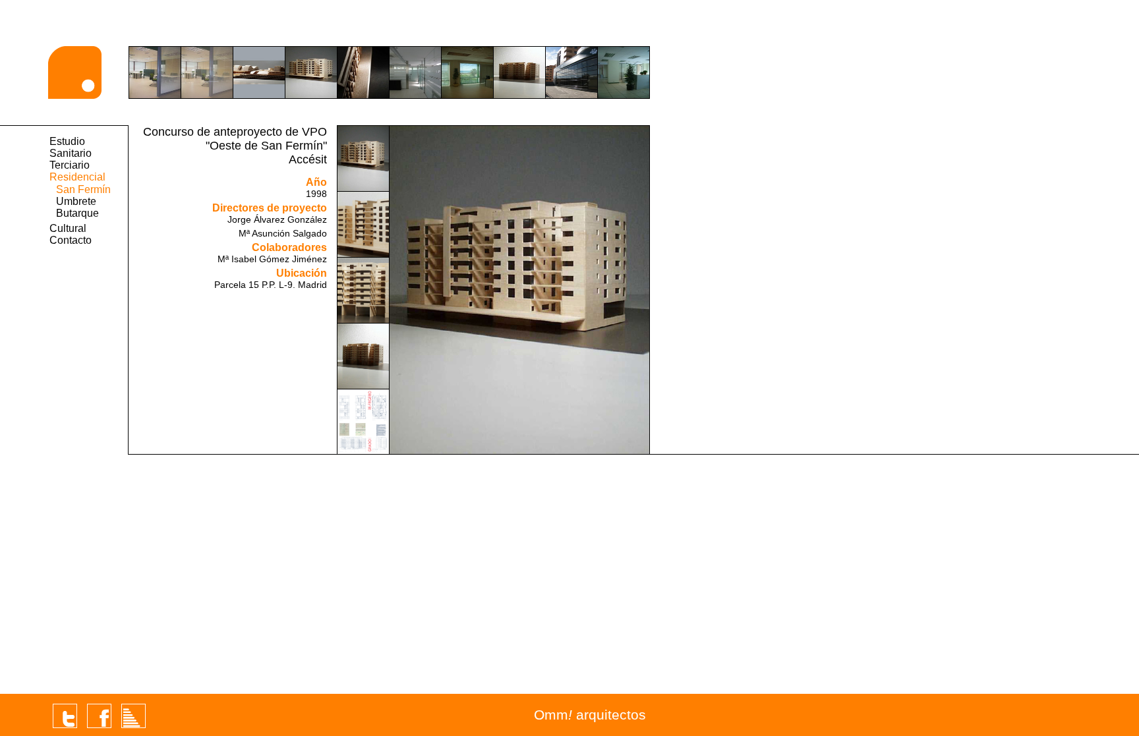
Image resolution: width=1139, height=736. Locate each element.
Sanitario (70, 153)
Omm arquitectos (590, 714)
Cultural (67, 228)
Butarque (77, 213)
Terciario (69, 165)
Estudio (67, 141)
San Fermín (83, 189)
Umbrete (76, 201)
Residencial (77, 177)
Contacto (70, 240)
